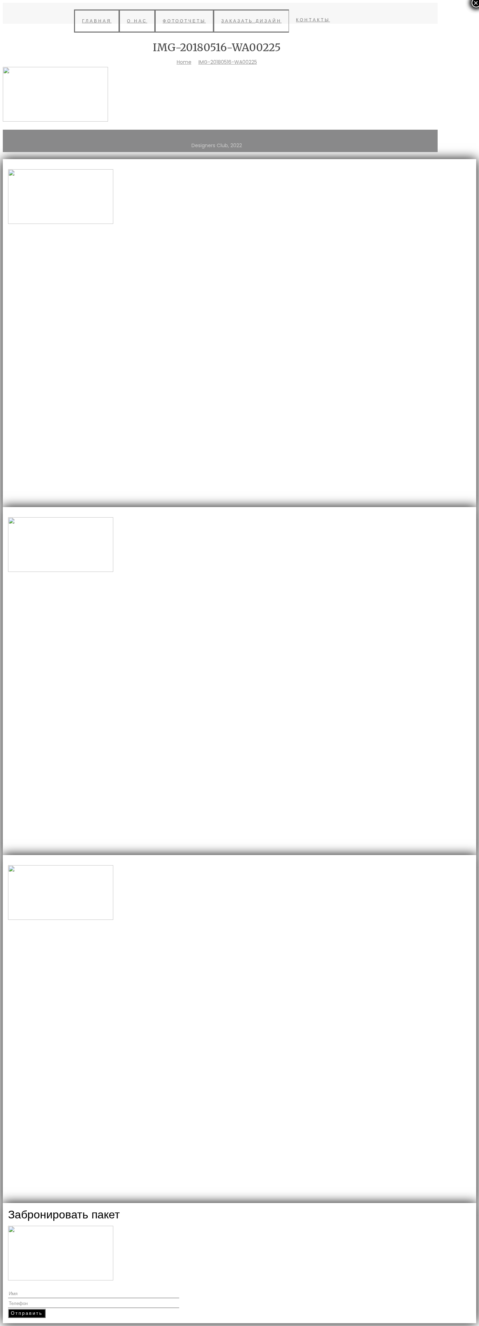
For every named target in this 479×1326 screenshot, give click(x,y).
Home (184, 62)
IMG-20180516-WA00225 (227, 62)
